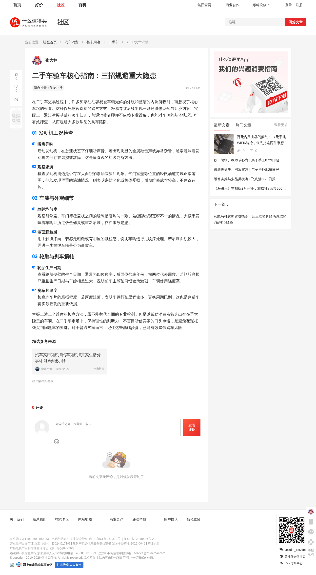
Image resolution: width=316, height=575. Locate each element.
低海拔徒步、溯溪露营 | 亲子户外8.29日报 (246, 170)
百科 (82, 5)
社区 (61, 5)
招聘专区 (62, 519)
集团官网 (204, 5)
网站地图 (85, 519)
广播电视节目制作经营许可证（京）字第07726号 (42, 548)
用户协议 (171, 519)
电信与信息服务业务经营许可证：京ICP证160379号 (86, 539)
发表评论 (191, 427)
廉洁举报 (139, 519)
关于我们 (17, 519)
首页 (17, 5)
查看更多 (281, 125)
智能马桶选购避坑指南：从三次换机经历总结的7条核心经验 (250, 219)
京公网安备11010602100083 (29, 539)
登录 (288, 5)
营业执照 (153, 543)
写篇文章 (296, 22)
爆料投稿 (259, 5)
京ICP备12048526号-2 (138, 539)
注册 (299, 5)
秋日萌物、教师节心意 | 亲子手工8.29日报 (246, 160)
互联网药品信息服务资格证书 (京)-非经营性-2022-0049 (109, 543)
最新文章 (222, 125)
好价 (39, 5)
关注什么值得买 (295, 556)
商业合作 (232, 5)
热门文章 (243, 125)
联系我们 (39, 519)
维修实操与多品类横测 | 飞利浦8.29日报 (245, 179)
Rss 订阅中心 (293, 563)
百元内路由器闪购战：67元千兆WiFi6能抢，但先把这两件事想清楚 (262, 140)
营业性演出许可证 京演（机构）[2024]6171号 (40, 543)
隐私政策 (193, 519)
